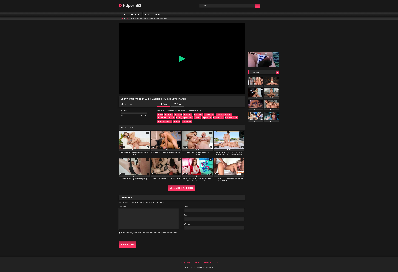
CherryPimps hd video (224, 114)
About (164, 104)
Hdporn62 (131, 5)
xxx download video (165, 121)
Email (186, 215)
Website (187, 224)
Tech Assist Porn (232, 118)
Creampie (189, 114)
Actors (158, 14)
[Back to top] (391, 266)
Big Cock (170, 114)
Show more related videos (181, 188)
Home (125, 14)
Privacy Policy (185, 263)
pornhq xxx (207, 118)
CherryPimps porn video (167, 118)
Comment (122, 206)
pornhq (198, 118)
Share (178, 104)
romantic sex (219, 118)
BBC (127, 18)
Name (187, 206)
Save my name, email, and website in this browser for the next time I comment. (149, 233)
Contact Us (207, 263)
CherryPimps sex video (185, 118)
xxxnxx (177, 121)
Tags (148, 14)
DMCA (196, 263)
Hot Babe (199, 114)
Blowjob (179, 114)
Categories (136, 14)
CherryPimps (210, 114)
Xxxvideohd (187, 121)
